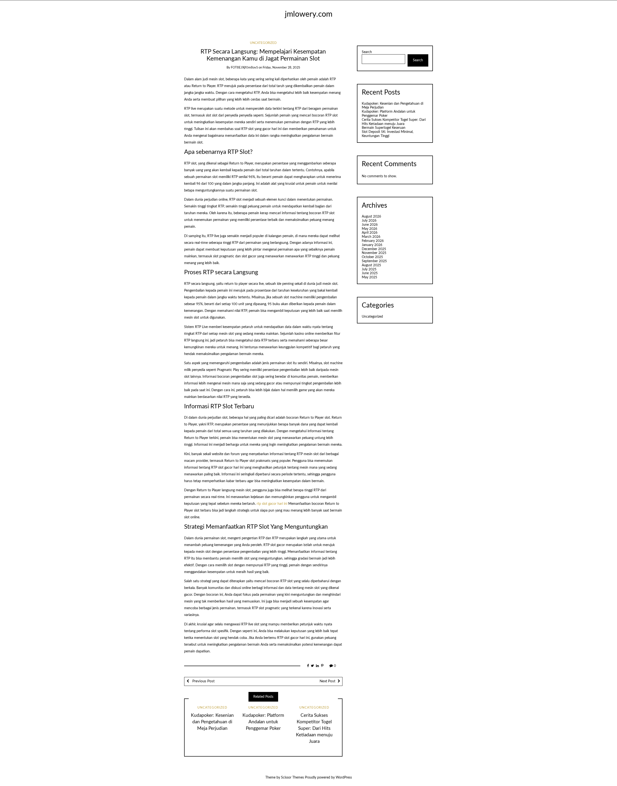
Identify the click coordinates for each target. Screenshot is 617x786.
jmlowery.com (308, 14)
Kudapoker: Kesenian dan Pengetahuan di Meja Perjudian (212, 722)
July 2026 (369, 220)
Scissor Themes (292, 777)
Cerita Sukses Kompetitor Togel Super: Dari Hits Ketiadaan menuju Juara (314, 728)
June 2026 (370, 224)
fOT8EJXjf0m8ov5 (244, 67)
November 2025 (374, 253)
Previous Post (203, 681)
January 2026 (372, 245)
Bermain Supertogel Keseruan (383, 128)
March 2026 (371, 237)
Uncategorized (263, 43)
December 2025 (374, 249)
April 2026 (369, 232)
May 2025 (369, 277)
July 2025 (369, 269)
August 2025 (371, 265)
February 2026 (373, 241)
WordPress (344, 777)
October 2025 (372, 257)
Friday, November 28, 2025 (281, 67)
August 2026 (371, 216)
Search (367, 52)
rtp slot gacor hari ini (272, 504)
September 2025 (374, 261)
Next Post (327, 681)
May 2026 (369, 229)
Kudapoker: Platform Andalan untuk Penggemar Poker (263, 722)
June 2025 (370, 273)
